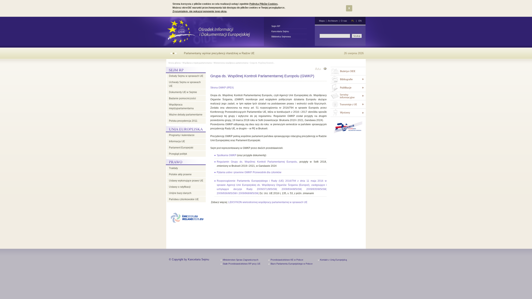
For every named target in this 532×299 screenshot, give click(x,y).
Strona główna (174, 63)
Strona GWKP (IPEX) (222, 87)
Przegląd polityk (178, 153)
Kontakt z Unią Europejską (333, 260)
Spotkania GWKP (226, 155)
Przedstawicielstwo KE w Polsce (287, 260)
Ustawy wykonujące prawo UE (186, 180)
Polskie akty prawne (180, 174)
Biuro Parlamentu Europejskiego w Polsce (292, 263)
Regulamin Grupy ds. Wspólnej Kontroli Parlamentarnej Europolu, (258, 161)
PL (352, 21)
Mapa (322, 21)
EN (360, 21)
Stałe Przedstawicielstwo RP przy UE (241, 263)
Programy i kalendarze (182, 135)
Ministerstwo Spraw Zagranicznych (240, 260)
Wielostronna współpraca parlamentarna (231, 63)
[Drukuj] (325, 69)
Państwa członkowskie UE (184, 199)
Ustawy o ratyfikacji (180, 186)
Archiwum (333, 21)
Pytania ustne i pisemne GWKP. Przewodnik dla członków (249, 172)
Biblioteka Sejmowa (281, 36)
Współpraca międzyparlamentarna (197, 63)
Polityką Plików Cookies (263, 3)
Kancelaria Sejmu (280, 31)
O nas (344, 21)
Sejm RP (275, 26)
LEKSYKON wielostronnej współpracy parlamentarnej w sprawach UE (267, 202)
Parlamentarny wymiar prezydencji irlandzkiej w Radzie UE (219, 53)
